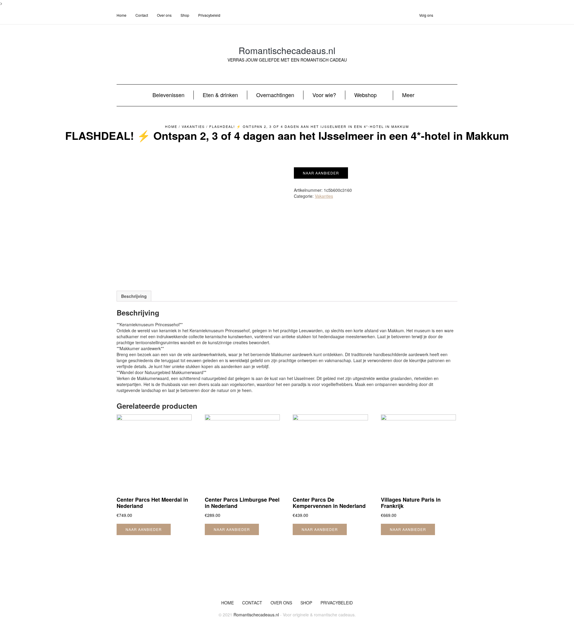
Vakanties (193, 126)
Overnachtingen (275, 95)
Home (121, 15)
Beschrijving (134, 296)
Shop (185, 15)
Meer (408, 95)
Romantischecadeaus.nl (287, 50)
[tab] (134, 296)
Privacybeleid (209, 15)
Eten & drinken (220, 95)
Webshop (365, 95)
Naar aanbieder (321, 172)
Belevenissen (168, 95)
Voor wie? (324, 95)
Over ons (164, 15)
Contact (141, 15)
